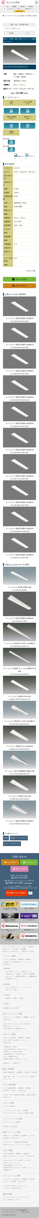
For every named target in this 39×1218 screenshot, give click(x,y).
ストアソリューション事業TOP (12, 1122)
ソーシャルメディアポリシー (10, 1212)
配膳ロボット (7, 1063)
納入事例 (31, 6)
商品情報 (28, 959)
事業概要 (14, 6)
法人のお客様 (13, 2)
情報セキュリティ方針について (11, 951)
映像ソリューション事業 (11, 1132)
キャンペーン (24, 1040)
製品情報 (22, 6)
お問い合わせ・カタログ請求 (10, 949)
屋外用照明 (7, 995)
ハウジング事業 (8, 1103)
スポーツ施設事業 (9, 1085)
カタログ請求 (21, 279)
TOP (7, 6)
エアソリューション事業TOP (12, 1179)
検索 (12, 33)
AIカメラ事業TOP (9, 1153)
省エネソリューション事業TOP (12, 1017)
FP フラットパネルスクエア (12, 843)
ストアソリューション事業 (12, 1119)
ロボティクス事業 (9, 1034)
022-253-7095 (21, 877)
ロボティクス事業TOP (10, 1037)
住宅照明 (6, 1003)
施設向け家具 (7, 1194)
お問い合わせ (19, 11)
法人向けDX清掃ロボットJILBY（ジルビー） (16, 1049)
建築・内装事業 (8, 1069)
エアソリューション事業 (11, 1176)
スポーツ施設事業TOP (10, 1088)
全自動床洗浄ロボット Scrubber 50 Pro (14, 1054)
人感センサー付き (11, 294)
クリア (27, 33)
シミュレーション (27, 962)
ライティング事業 (9, 956)
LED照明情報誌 (15, 962)
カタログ (19, 8)
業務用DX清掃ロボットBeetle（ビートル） (15, 1059)
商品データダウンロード (10, 1156)
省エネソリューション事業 (12, 1014)
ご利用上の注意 (24, 1212)
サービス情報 (7, 1040)
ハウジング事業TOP (9, 1106)
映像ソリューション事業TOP (12, 1135)
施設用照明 (7, 968)
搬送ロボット (17, 1063)
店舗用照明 (7, 984)
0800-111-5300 (15, 883)
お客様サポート (29, 8)
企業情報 (30, 946)
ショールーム (9, 8)
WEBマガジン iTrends (28, 951)
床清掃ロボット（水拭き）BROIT (13, 1051)
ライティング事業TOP (10, 959)
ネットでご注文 (21, 946)
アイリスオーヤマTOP (9, 946)
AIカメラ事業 (7, 1150)
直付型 (6, 838)
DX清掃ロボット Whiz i (10, 1047)
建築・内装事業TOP (9, 1072)
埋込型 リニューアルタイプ (19, 838)
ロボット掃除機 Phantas (10, 1056)
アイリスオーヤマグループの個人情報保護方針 (15, 1210)
